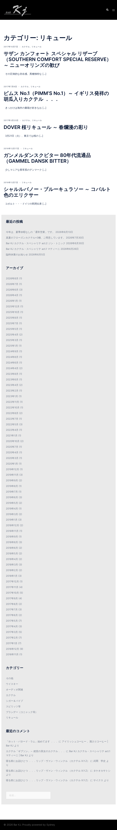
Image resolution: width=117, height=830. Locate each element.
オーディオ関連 (14, 689)
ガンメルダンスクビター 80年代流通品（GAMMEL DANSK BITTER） (47, 158)
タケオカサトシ (101, 770)
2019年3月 (12, 514)
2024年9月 (12, 351)
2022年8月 (12, 413)
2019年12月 (12, 469)
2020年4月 (12, 452)
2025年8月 (12, 317)
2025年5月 (12, 328)
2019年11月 (12, 474)
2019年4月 (12, 508)
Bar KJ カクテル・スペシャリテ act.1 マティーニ (33, 248)
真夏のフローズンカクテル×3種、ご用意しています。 (35, 237)
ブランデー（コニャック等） (22, 712)
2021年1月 (12, 435)
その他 (9, 678)
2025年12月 (13, 306)
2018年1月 (12, 575)
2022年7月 (12, 418)
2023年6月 (12, 379)
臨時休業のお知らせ (17, 254)
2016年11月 (12, 654)
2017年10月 (12, 592)
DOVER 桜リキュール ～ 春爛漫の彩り (46, 127)
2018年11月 (12, 530)
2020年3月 (12, 458)
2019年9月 (12, 480)
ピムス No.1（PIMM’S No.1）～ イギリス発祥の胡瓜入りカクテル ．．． (56, 96)
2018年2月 (12, 570)
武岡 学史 (99, 760)
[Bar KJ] (18, 9)
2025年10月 (13, 312)
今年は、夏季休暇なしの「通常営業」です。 (30, 231)
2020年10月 (13, 441)
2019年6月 (12, 497)
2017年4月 (12, 626)
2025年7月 (12, 323)
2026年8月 (12, 278)
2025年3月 (12, 340)
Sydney (50, 824)
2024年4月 (12, 368)
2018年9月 (12, 536)
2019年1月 (12, 519)
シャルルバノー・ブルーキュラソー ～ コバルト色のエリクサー (57, 192)
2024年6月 (12, 362)
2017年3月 (12, 631)
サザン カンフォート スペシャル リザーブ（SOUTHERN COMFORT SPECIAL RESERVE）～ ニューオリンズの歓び (57, 59)
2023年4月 (12, 384)
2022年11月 (12, 401)
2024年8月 (12, 356)
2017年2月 (12, 637)
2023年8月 (12, 373)
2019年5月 (12, 502)
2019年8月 (12, 486)
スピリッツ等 (13, 706)
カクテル (26, 47)
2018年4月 (12, 559)
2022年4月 (12, 429)
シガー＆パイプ (14, 700)
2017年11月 (12, 587)
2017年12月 (12, 581)
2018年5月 (12, 553)
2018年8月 (12, 542)
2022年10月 (13, 407)
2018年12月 (12, 525)
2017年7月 (12, 609)
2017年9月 (12, 598)
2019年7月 (12, 491)
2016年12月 (12, 648)
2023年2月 (12, 390)
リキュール (37, 47)
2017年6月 (12, 615)
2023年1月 (12, 396)
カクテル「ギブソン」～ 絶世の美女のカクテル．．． (35, 751)
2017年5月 (12, 620)
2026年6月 (12, 289)
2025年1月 (12, 345)
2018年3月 (12, 564)
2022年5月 (12, 424)
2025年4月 (12, 334)
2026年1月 (12, 300)
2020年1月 (12, 463)
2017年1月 (11, 643)
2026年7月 (12, 284)
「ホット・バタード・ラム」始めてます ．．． (32, 741)
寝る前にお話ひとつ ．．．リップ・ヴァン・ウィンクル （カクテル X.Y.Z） (47, 760)
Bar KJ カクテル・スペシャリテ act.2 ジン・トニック (35, 243)
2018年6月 (12, 547)
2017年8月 (12, 603)
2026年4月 (12, 295)
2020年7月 (12, 446)
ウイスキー (12, 683)
